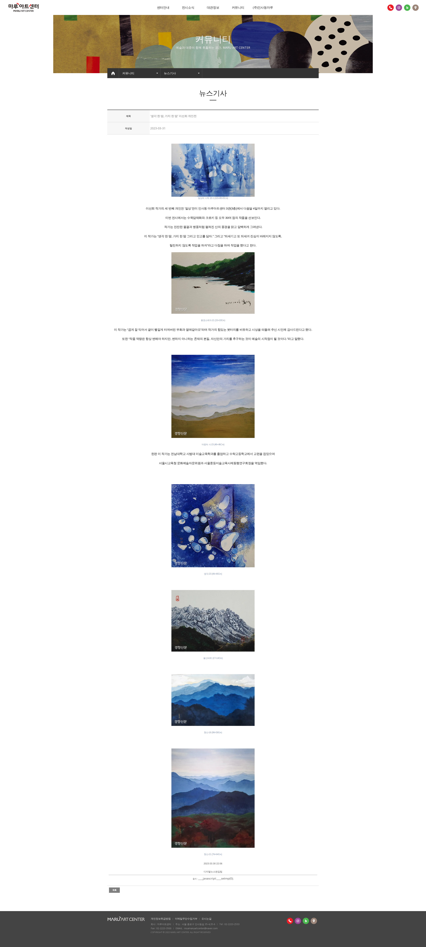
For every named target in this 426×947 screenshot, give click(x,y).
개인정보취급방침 (161, 918)
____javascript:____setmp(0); (215, 878)
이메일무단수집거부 (186, 918)
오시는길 (207, 918)
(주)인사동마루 (263, 7)
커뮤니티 (238, 7)
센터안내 (163, 7)
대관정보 (213, 7)
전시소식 (188, 7)
